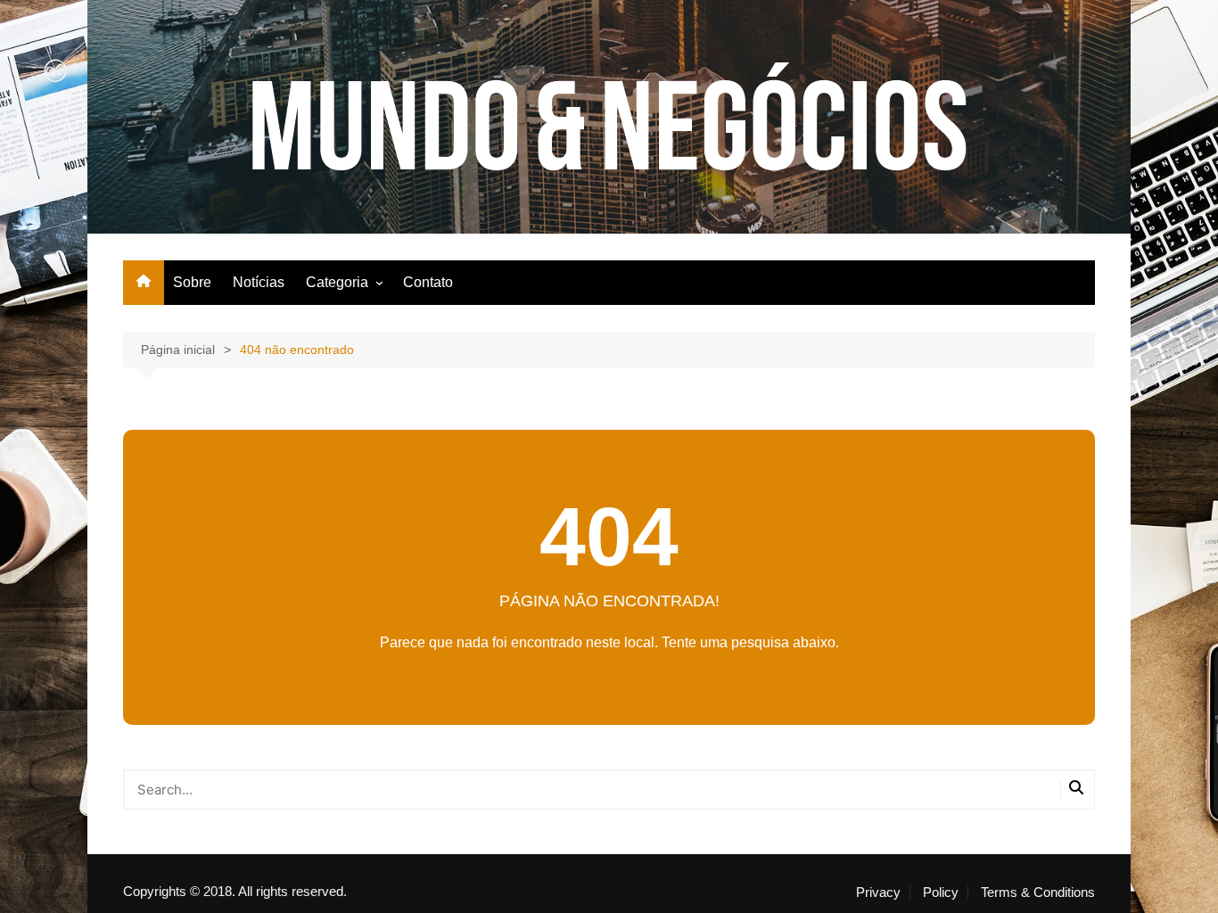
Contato (428, 282)
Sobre (192, 282)
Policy (941, 892)
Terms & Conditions (1038, 892)
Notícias (258, 282)
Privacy (878, 892)
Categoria (337, 282)
